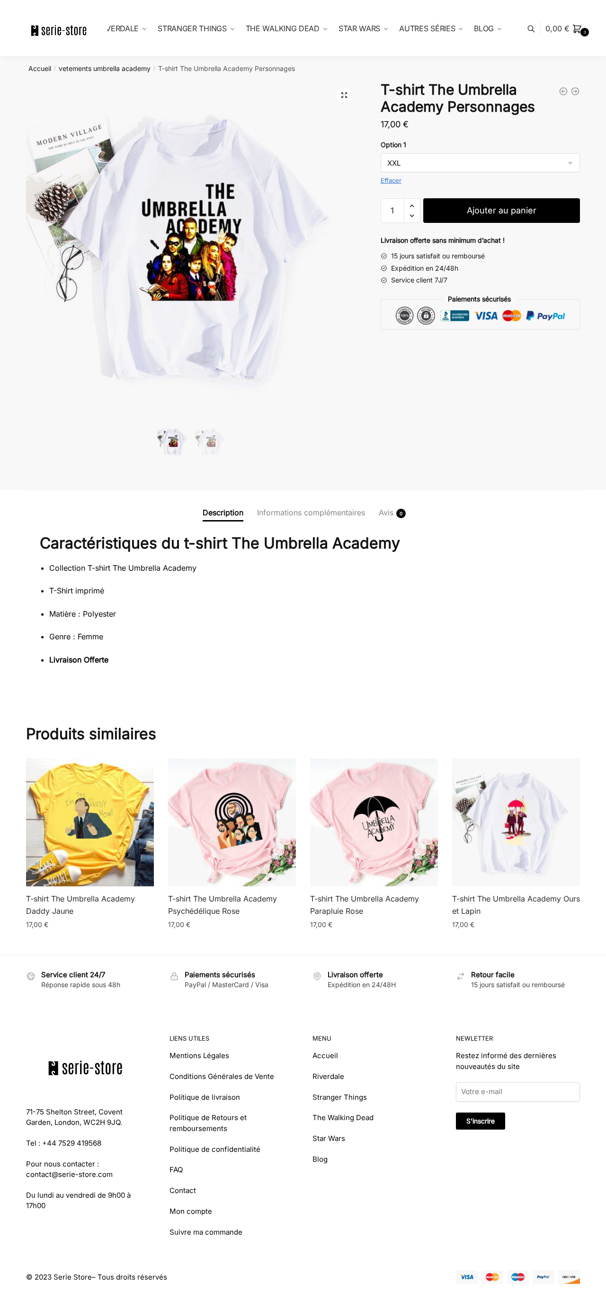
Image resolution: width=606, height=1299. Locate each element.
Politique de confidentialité (214, 1149)
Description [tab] (223, 512)
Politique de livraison (204, 1097)
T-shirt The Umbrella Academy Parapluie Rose (364, 905)
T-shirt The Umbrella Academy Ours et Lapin (516, 905)
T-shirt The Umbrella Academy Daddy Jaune (80, 905)
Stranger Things (339, 1097)
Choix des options (90, 943)
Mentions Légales (199, 1055)
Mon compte (190, 1211)
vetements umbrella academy (105, 68)
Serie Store (72, 1276)
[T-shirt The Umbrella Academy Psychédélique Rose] (232, 822)
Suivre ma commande (205, 1232)
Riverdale (328, 1076)
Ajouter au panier (501, 210)
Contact (182, 1190)
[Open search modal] (536, 28)
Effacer (391, 180)
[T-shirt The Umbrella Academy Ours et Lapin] (516, 822)
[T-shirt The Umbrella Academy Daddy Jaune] (90, 822)
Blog (320, 1159)
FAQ (176, 1169)
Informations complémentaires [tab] (311, 512)
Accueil (39, 68)
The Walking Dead (343, 1117)
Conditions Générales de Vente (221, 1076)
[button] (344, 95)
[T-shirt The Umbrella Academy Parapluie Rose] (374, 822)
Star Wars (328, 1138)
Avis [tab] (386, 512)
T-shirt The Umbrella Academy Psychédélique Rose (222, 905)
